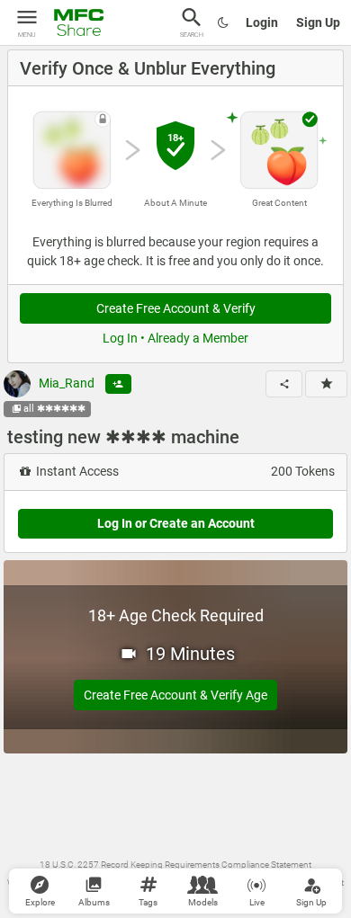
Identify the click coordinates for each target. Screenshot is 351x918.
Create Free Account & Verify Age (175, 695)
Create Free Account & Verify (176, 308)
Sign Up (318, 22)
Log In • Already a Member (175, 338)
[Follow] (118, 384)
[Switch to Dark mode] (223, 22)
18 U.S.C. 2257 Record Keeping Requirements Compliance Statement (175, 864)
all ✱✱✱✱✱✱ (54, 408)
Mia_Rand (65, 383)
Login (262, 22)
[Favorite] (326, 383)
